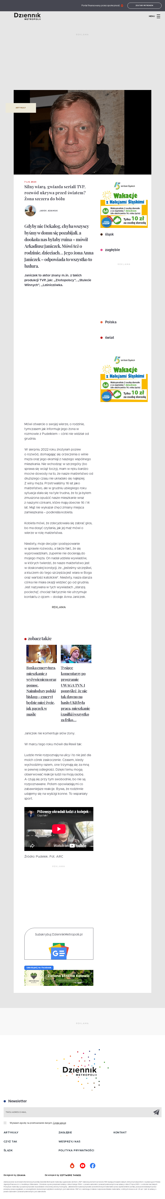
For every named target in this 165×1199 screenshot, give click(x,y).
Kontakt (120, 1132)
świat (109, 338)
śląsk (109, 234)
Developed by (52, 1175)
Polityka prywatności (76, 1150)
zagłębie (112, 250)
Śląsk (8, 1150)
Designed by (10, 1175)
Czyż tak (10, 1141)
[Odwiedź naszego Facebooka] (93, 1166)
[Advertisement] (82, 63)
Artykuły (21, 108)
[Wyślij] (156, 1112)
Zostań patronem (144, 5)
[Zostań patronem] (72, 1166)
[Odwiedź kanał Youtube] (82, 1166)
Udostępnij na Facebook (39, 968)
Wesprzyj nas (69, 1141)
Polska (110, 322)
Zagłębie (65, 1132)
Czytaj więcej (59, 1123)
